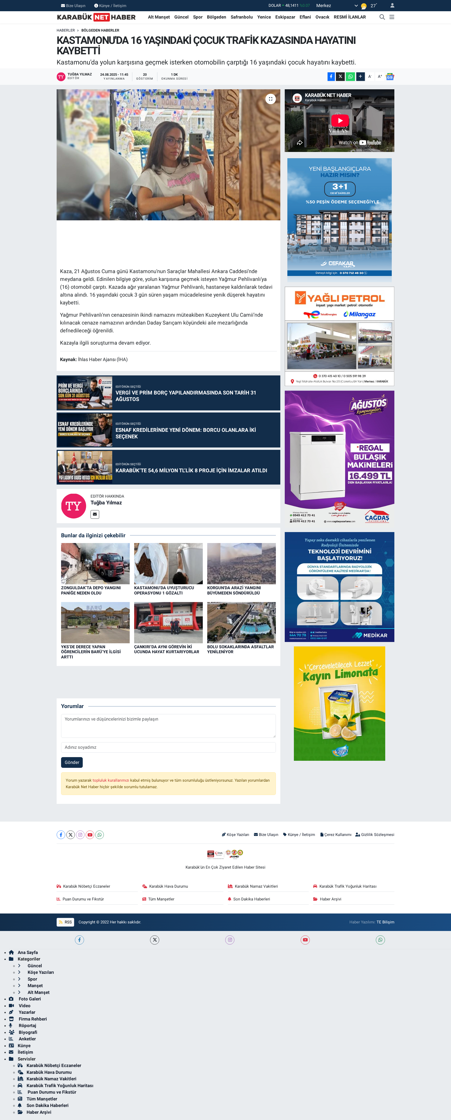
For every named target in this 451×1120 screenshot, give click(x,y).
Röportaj (27, 1025)
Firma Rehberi (32, 1019)
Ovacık (322, 17)
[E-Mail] (95, 514)
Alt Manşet (159, 17)
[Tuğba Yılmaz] (73, 505)
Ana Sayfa (28, 952)
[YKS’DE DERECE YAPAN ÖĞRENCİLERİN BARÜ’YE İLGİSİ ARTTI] (95, 622)
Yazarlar (26, 1012)
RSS (68, 922)
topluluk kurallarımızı (111, 780)
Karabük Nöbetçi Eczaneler (86, 886)
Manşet (35, 985)
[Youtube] (90, 834)
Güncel (181, 17)
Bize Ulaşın (75, 5)
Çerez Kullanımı (338, 834)
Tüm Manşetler (161, 899)
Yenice (264, 17)
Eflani (305, 17)
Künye (24, 1045)
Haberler (66, 30)
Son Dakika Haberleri (251, 899)
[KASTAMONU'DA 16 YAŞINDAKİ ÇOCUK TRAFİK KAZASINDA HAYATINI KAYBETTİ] (168, 154)
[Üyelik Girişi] (390, 5)
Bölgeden (216, 17)
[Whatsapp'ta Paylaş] (350, 76)
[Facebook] (61, 834)
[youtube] (305, 940)
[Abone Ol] (389, 76)
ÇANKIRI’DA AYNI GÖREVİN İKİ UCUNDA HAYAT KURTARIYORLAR (166, 649)
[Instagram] (80, 834)
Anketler (27, 1038)
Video (24, 1005)
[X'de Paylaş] (340, 76)
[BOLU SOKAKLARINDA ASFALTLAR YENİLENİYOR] (241, 622)
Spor (198, 17)
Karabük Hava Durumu (168, 886)
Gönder (72, 762)
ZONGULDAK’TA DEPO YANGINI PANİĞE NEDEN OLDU (91, 590)
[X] (70, 834)
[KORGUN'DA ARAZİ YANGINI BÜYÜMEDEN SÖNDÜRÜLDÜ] (241, 563)
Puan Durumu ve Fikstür (83, 899)
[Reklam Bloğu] (339, 219)
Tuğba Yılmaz (106, 502)
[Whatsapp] (99, 834)
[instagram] (229, 940)
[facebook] (79, 940)
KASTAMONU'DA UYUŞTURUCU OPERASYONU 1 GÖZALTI (164, 590)
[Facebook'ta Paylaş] (331, 76)
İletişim (25, 1052)
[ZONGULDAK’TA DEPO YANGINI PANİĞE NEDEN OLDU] (95, 563)
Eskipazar (285, 17)
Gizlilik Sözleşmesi (377, 834)
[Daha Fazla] (360, 76)
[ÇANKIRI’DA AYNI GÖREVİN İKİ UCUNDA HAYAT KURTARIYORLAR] (168, 622)
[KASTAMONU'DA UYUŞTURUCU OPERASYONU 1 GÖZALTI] (168, 563)
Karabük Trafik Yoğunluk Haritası (348, 886)
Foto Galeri (29, 998)
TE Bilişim (385, 922)
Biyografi (27, 1032)
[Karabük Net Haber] (97, 16)
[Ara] (382, 17)
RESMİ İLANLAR (350, 17)
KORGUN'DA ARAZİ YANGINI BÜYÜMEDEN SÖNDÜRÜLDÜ (234, 590)
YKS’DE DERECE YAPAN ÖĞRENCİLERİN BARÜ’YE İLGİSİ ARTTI (91, 651)
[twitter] (154, 940)
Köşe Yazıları (238, 834)
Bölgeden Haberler (100, 30)
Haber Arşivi (330, 899)
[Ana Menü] (391, 17)
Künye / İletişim (112, 5)
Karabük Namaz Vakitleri (256, 886)
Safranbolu (242, 17)
